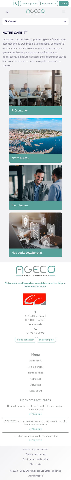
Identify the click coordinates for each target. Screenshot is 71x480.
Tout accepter (12, 475)
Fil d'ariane (10, 21)
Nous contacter (25, 339)
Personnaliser (58, 475)
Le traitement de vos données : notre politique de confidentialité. (35, 468)
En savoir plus (46, 339)
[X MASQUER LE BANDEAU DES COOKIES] (68, 427)
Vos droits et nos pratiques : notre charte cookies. (27, 465)
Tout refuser (35, 475)
